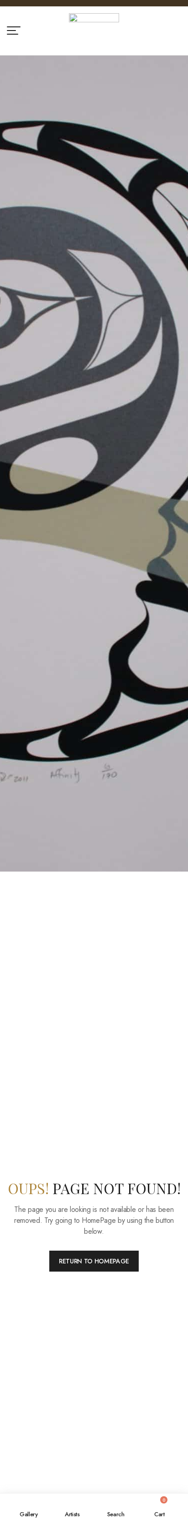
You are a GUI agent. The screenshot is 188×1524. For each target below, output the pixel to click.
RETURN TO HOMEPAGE (94, 1261)
